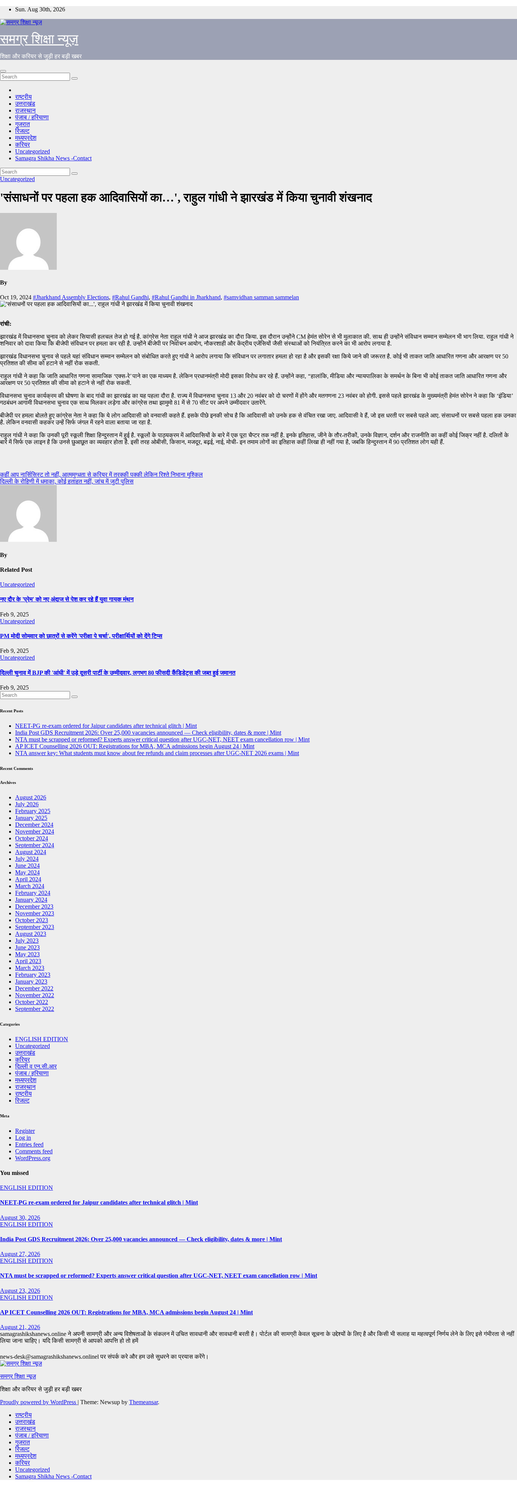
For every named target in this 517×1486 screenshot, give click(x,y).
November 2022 (34, 995)
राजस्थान (25, 110)
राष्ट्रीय (23, 97)
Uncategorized (32, 151)
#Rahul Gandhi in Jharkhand (186, 297)
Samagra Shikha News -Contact (53, 158)
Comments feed (34, 1151)
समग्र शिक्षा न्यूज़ (39, 39)
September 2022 (34, 1009)
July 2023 (27, 940)
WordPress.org (32, 1158)
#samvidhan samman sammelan (261, 297)
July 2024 (27, 859)
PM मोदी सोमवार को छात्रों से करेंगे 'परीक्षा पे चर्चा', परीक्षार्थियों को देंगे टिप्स (81, 636)
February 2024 (32, 893)
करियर (22, 144)
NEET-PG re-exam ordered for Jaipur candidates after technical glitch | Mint (106, 726)
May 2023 (27, 954)
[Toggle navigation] (3, 71)
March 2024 (29, 886)
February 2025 (32, 811)
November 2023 (34, 913)
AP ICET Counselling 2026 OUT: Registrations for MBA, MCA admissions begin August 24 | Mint (134, 746)
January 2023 (31, 981)
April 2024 (28, 879)
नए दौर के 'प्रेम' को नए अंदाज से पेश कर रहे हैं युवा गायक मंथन (67, 599)
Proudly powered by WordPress (39, 1402)
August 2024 (30, 852)
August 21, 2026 (20, 1327)
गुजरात (22, 124)
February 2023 (32, 974)
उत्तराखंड (25, 103)
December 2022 (34, 988)
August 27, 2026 (20, 1254)
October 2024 (31, 838)
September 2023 (34, 927)
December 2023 (34, 906)
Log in (23, 1137)
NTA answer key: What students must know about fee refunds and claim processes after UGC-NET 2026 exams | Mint (157, 753)
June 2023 (27, 947)
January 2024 (31, 899)
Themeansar (143, 1402)
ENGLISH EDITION (41, 1039)
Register (25, 1131)
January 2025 (31, 818)
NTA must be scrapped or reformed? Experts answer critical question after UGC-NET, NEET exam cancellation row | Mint (162, 739)
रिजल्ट (22, 131)
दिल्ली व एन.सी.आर (36, 1066)
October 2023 (31, 920)
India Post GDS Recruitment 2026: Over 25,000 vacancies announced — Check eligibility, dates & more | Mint (148, 732)
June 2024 (27, 865)
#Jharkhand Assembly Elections (71, 297)
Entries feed (29, 1144)
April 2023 (28, 961)
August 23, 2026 (20, 1290)
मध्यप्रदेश (25, 138)
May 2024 (27, 872)
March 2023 (29, 968)
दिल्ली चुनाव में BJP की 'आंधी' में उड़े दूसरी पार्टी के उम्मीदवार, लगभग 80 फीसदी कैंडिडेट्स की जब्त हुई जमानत (117, 672)
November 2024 (34, 831)
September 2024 (34, 845)
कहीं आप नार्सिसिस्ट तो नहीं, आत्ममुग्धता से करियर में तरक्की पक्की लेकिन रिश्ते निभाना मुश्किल (101, 474)
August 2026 (30, 797)
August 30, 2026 (20, 1217)
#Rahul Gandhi (130, 297)
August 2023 (30, 934)
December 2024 (34, 824)
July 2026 (27, 804)
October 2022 (31, 1002)
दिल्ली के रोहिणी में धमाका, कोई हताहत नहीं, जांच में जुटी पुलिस (67, 481)
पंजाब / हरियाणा (32, 117)
